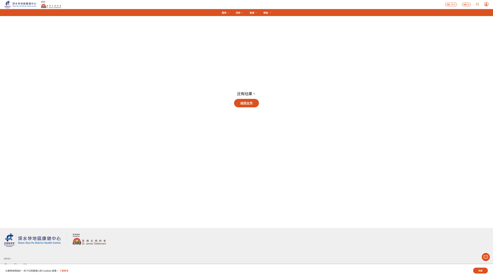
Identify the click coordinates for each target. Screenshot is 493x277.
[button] (226, 12)
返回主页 (246, 103)
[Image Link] (32, 239)
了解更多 (64, 270)
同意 (480, 270)
